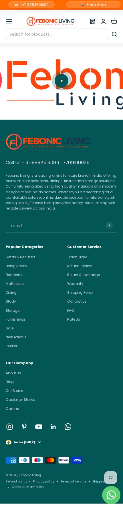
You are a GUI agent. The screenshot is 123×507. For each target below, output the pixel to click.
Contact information (28, 486)
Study (11, 301)
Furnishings (16, 319)
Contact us (77, 301)
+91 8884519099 (31, 4)
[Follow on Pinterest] (24, 426)
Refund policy (16, 481)
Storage (12, 310)
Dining (11, 292)
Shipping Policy (80, 292)
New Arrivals (16, 337)
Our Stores (14, 390)
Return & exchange (83, 274)
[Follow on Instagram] (9, 426)
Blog (10, 381)
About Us (13, 373)
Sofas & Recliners (20, 257)
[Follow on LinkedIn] (53, 426)
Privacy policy (43, 481)
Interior (11, 345)
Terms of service (73, 481)
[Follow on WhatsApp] (68, 426)
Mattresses (15, 283)
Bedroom (14, 274)
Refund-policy (79, 265)
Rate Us (73, 319)
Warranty (75, 283)
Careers (12, 408)
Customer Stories (20, 399)
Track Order (93, 4)
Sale (9, 328)
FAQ (70, 310)
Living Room (16, 265)
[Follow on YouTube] (39, 426)
